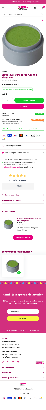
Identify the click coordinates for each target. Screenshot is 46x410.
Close (23, 367)
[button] (42, 20)
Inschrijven (23, 318)
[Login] (35, 8)
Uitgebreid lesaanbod (12, 167)
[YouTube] (13, 361)
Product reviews (8, 212)
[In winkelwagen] (19, 272)
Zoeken (42, 14)
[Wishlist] (39, 8)
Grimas (4, 71)
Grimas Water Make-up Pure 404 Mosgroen (29, 220)
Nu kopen (23, 106)
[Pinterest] (7, 362)
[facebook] (18, 362)
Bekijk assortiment (3, 8)
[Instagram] (3, 362)
